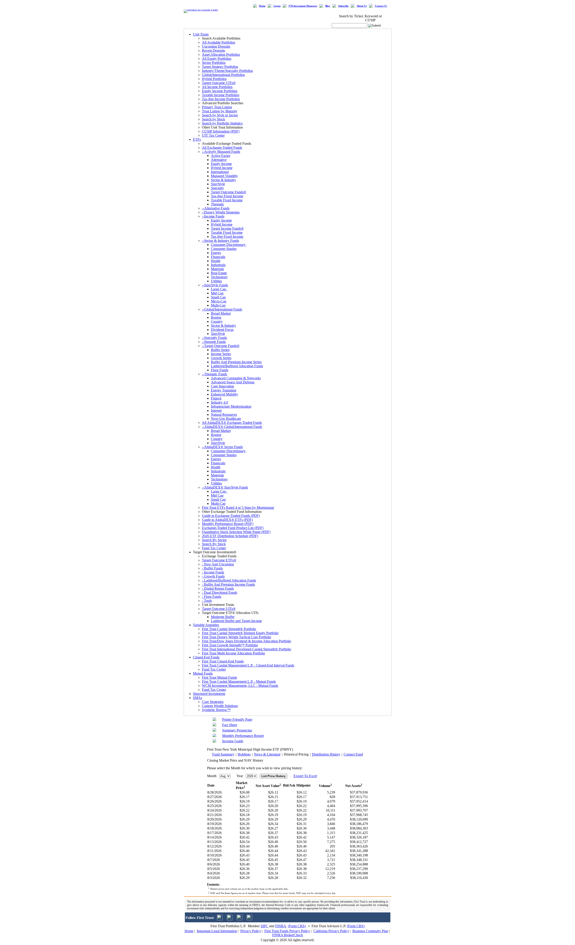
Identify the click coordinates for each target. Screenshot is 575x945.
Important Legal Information (217, 931)
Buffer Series (220, 350)
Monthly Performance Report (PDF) (227, 524)
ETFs (197, 139)
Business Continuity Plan (370, 931)
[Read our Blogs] (249, 919)
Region (216, 317)
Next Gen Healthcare (226, 418)
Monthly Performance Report (243, 736)
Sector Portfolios (214, 62)
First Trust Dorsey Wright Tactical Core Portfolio (236, 637)
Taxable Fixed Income (227, 200)
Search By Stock (214, 544)
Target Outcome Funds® (228, 192)
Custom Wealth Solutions (220, 706)
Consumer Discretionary (228, 245)
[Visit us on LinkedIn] (229, 919)
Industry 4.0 (219, 402)
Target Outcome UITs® (219, 83)
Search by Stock (213, 119)
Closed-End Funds (206, 657)
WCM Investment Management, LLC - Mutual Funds (240, 685)
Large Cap (219, 289)
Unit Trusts (201, 34)
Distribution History (326, 754)
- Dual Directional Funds (219, 592)
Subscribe (343, 6)
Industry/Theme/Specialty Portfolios (227, 71)
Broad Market (221, 313)
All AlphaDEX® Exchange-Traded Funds (232, 423)
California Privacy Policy (331, 931)
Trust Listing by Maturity (219, 111)
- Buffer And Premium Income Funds (228, 584)
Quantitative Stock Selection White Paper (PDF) (236, 532)
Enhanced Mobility (224, 394)
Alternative (219, 160)
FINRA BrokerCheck (287, 935)
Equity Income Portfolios (219, 91)
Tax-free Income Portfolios (221, 99)
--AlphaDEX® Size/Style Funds (225, 487)
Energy (216, 253)
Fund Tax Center (214, 548)
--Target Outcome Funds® (220, 346)
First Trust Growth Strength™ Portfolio (230, 645)
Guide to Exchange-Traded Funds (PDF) (231, 516)
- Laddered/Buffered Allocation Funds (229, 580)
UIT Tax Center (213, 135)
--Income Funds (213, 216)
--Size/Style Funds (215, 285)
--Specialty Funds (214, 338)
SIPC (264, 926)
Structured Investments (209, 694)
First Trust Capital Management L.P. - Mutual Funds (239, 681)
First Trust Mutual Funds (219, 677)
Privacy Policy (250, 931)
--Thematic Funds (214, 374)
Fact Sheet (229, 725)
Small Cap (218, 297)
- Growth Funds (213, 576)
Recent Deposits (213, 50)
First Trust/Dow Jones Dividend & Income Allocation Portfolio (246, 641)
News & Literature (267, 754)
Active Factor (220, 156)
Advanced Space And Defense (232, 382)
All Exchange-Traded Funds (222, 147)
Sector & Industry (223, 180)
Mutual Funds (203, 673)
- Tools (207, 601)
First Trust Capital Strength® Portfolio (229, 629)
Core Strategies (212, 702)
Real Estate (219, 273)
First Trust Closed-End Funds (223, 661)
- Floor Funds (211, 596)
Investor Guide (232, 741)
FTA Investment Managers (303, 6)
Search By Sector (214, 540)
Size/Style (218, 184)
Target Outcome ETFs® (219, 560)
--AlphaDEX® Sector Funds (222, 447)
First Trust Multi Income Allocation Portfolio (233, 653)
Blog (327, 6)
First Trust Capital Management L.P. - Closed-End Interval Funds (248, 665)
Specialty (217, 188)
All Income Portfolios (217, 87)
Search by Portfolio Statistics (222, 123)
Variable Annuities (206, 625)
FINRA (280, 926)
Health (215, 261)
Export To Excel (305, 776)
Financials (218, 257)
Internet (216, 410)
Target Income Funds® (227, 228)
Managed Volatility (224, 176)
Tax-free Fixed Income (227, 196)
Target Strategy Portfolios (220, 67)
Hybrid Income (221, 168)
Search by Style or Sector (220, 115)
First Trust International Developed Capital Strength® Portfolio (246, 649)
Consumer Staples (224, 249)
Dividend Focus (222, 329)
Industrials (218, 265)
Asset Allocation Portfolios (221, 54)
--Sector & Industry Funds (220, 240)
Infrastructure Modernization (231, 406)
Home (262, 6)
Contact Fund (353, 754)
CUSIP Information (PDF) (220, 131)
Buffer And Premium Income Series (236, 362)
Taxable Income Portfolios (220, 95)
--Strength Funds (214, 342)
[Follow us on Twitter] (220, 919)
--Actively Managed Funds (221, 151)
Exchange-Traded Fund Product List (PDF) (232, 528)
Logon (277, 6)
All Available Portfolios (218, 42)
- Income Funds (213, 572)
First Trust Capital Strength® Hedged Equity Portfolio (240, 633)
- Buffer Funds (212, 568)
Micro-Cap (218, 301)
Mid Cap (217, 293)
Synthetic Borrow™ (216, 710)
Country (217, 321)
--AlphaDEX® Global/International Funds (232, 427)
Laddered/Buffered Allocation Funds (237, 366)
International (220, 172)
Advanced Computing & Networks (236, 378)
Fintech (216, 398)
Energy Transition (223, 390)
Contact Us (381, 6)
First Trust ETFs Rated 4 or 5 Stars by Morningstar (238, 507)
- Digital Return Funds (218, 588)
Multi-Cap (218, 305)
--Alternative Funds (216, 208)
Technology (219, 277)
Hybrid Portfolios (214, 79)
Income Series (221, 354)
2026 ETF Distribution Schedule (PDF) (230, 536)
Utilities (216, 281)
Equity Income (221, 164)
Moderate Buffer (222, 617)
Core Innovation (222, 386)
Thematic (217, 204)
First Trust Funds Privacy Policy (287, 931)
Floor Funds (219, 370)
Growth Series (221, 358)
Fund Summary (223, 754)
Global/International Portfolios (223, 75)
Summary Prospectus (237, 730)
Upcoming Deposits (216, 46)
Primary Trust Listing (217, 107)
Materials (217, 269)
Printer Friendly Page (237, 719)
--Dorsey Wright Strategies (221, 212)
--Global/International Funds (222, 309)
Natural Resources (224, 414)
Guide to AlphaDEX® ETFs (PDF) (227, 520)
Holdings (244, 754)
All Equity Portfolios (216, 58)
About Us (362, 6)
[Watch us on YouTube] (239, 919)
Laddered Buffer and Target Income (236, 621)
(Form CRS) (297, 926)
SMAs (197, 698)
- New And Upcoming (218, 564)
